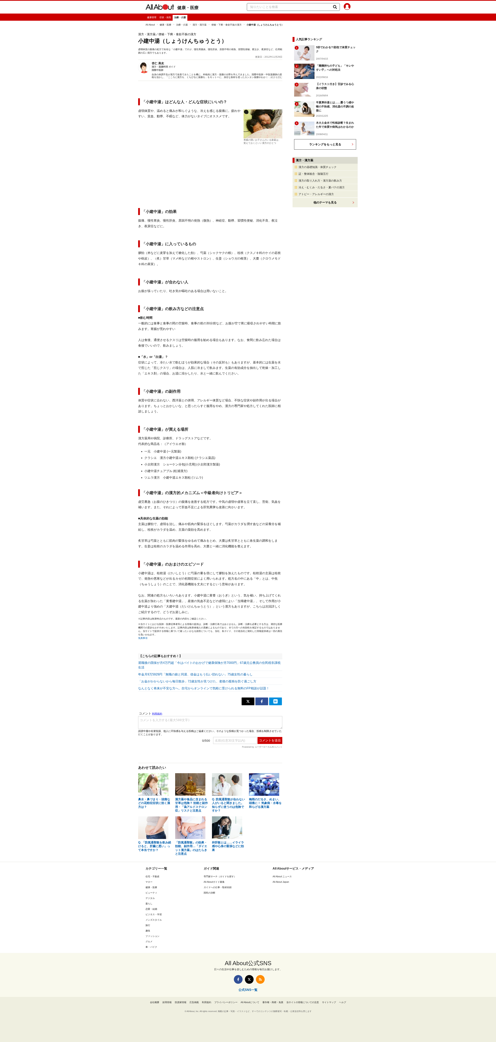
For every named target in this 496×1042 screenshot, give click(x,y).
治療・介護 (180, 17)
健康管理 (151, 17)
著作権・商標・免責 (272, 1002)
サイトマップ (329, 1002)
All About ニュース (282, 876)
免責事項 (142, 638)
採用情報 (167, 1002)
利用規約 (206, 1002)
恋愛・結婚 (151, 909)
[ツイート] (248, 701)
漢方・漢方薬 (200, 24)
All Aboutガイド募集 (214, 882)
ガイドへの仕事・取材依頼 (218, 887)
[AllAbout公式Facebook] (238, 979)
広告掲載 (194, 1002)
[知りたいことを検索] (335, 7)
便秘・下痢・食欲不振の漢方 (226, 24)
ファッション (152, 936)
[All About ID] (347, 7)
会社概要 (154, 1002)
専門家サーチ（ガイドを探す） (220, 876)
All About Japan (281, 882)
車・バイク (151, 947)
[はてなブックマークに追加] (275, 701)
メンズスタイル (154, 920)
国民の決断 (209, 892)
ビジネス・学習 (154, 914)
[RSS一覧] (260, 979)
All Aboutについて (250, 1002)
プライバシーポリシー (226, 1002)
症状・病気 (165, 17)
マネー (149, 882)
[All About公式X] (249, 979)
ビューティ (151, 892)
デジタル (150, 898)
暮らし (149, 903)
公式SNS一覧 (248, 989)
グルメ (149, 941)
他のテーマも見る (325, 202)
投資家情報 (180, 1002)
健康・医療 (188, 7)
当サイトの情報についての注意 (302, 1002)
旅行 (148, 925)
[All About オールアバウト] (160, 7)
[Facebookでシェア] (261, 701)
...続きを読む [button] (275, 77)
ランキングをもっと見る (325, 144)
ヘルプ (342, 1002)
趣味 (148, 930)
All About (150, 24)
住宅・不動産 (152, 876)
